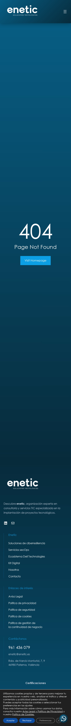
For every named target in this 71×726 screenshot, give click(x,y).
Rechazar (27, 720)
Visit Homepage (35, 260)
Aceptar (10, 720)
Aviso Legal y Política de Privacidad (42, 711)
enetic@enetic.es (19, 654)
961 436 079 (19, 647)
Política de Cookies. (23, 714)
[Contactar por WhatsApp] (63, 718)
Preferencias (45, 720)
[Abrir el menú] (65, 11)
